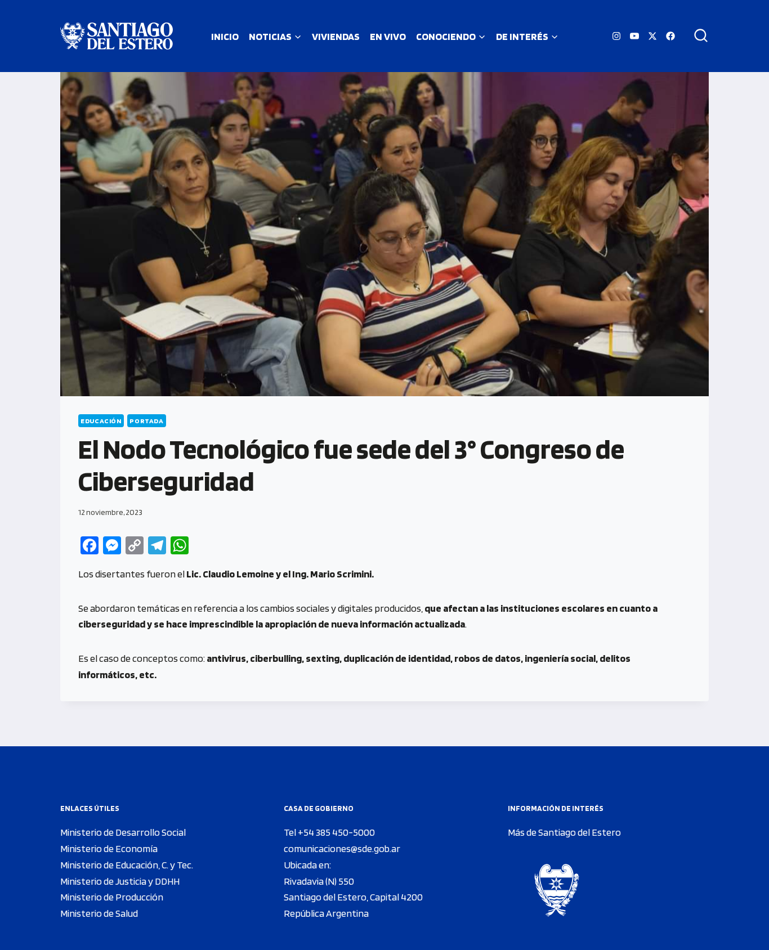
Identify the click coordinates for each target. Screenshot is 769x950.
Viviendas (336, 36)
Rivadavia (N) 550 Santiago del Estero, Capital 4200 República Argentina (353, 897)
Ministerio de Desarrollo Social (123, 832)
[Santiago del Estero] (116, 36)
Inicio (225, 36)
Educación (101, 420)
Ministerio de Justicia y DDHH (120, 881)
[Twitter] (652, 36)
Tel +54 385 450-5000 (329, 832)
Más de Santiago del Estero (564, 832)
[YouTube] (634, 36)
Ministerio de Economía (109, 848)
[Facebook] (670, 36)
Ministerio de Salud (99, 913)
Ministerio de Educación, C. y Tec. (126, 865)
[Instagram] (616, 36)
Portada (146, 420)
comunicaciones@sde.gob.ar (342, 848)
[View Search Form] (697, 36)
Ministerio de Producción (111, 897)
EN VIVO (388, 36)
